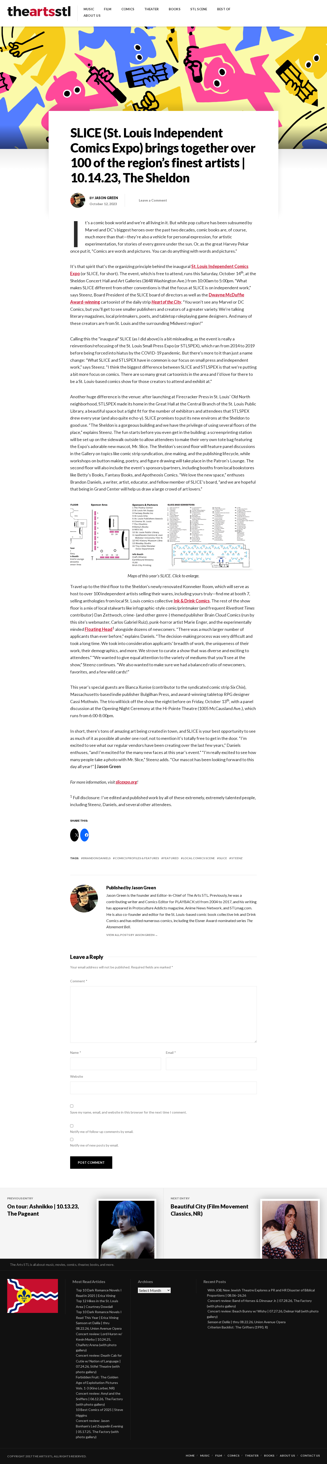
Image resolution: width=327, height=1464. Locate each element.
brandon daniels (97, 858)
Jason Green (106, 198)
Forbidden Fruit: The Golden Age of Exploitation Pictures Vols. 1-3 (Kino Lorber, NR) (97, 1382)
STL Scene (198, 9)
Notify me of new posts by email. (94, 1145)
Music (89, 9)
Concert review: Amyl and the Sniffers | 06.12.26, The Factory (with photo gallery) (99, 1398)
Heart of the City (166, 302)
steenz (236, 858)
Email (171, 1052)
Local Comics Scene (199, 858)
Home (190, 1455)
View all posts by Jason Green (130, 935)
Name (75, 1052)
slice (223, 858)
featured (171, 858)
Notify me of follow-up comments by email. (101, 1132)
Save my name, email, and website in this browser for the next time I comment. (128, 1112)
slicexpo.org (126, 782)
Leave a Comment (153, 200)
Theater (151, 9)
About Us (92, 15)
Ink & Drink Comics (192, 600)
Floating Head (99, 629)
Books (174, 9)
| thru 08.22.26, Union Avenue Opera (247, 1322)
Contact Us (310, 1455)
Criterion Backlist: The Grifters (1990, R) (238, 1327)
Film (107, 9)
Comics (128, 9)
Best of (224, 9)
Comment (78, 981)
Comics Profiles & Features (137, 858)
